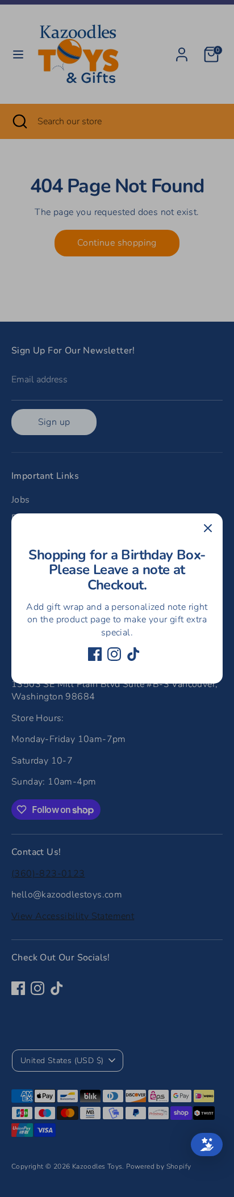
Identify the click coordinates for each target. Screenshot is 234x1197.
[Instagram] (114, 654)
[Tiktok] (133, 654)
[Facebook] (95, 654)
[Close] (207, 528)
